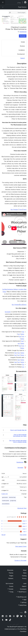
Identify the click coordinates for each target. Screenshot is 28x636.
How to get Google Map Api (18, 430)
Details (23, 42)
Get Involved (9, 583)
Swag (10, 592)
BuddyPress (22, 605)
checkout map (12, 497)
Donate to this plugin (20, 560)
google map (13, 500)
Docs (20, 209)
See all (3, 534)
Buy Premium (14, 209)
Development (21, 54)
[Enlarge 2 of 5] (24, 385)
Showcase (10, 570)
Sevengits (7, 312)
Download (22, 36)
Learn (24, 583)
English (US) (5, 493)
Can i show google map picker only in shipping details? (17, 441)
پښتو (21, 612)
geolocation (5, 497)
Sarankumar (23, 31)
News (24, 573)
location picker (5, 500)
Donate (10, 589)
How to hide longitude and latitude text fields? (19, 435)
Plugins (11, 575)
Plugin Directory (22, 7)
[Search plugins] (10, 12)
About (24, 570)
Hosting (24, 575)
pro (19, 334)
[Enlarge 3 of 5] (24, 394)
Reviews (22, 46)
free (23, 332)
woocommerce (5, 503)
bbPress (23, 602)
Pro (23, 364)
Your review (23, 534)
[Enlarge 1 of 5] (24, 376)
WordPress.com (21, 597)
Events (11, 586)
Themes (11, 573)
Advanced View (21, 508)
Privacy (24, 578)
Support (22, 58)
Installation (22, 50)
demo (22, 334)
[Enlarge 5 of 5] (11, 396)
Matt (24, 599)
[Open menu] (2, 2)
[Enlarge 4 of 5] (11, 376)
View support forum (20, 546)
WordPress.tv (21, 592)
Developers (23, 589)
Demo (24, 209)
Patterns (10, 578)
